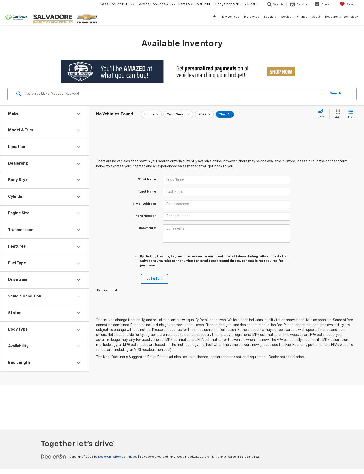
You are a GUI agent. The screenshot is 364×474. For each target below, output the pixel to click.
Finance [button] (301, 16)
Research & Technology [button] (341, 16)
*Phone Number (144, 216)
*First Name (147, 179)
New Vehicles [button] (230, 16)
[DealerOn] (53, 456)
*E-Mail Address (143, 204)
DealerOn (104, 456)
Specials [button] (270, 16)
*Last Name (147, 191)
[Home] (214, 17)
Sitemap (119, 456)
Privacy (132, 456)
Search (335, 93)
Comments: (147, 228)
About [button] (316, 16)
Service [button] (286, 16)
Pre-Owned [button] (251, 16)
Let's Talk (154, 279)
